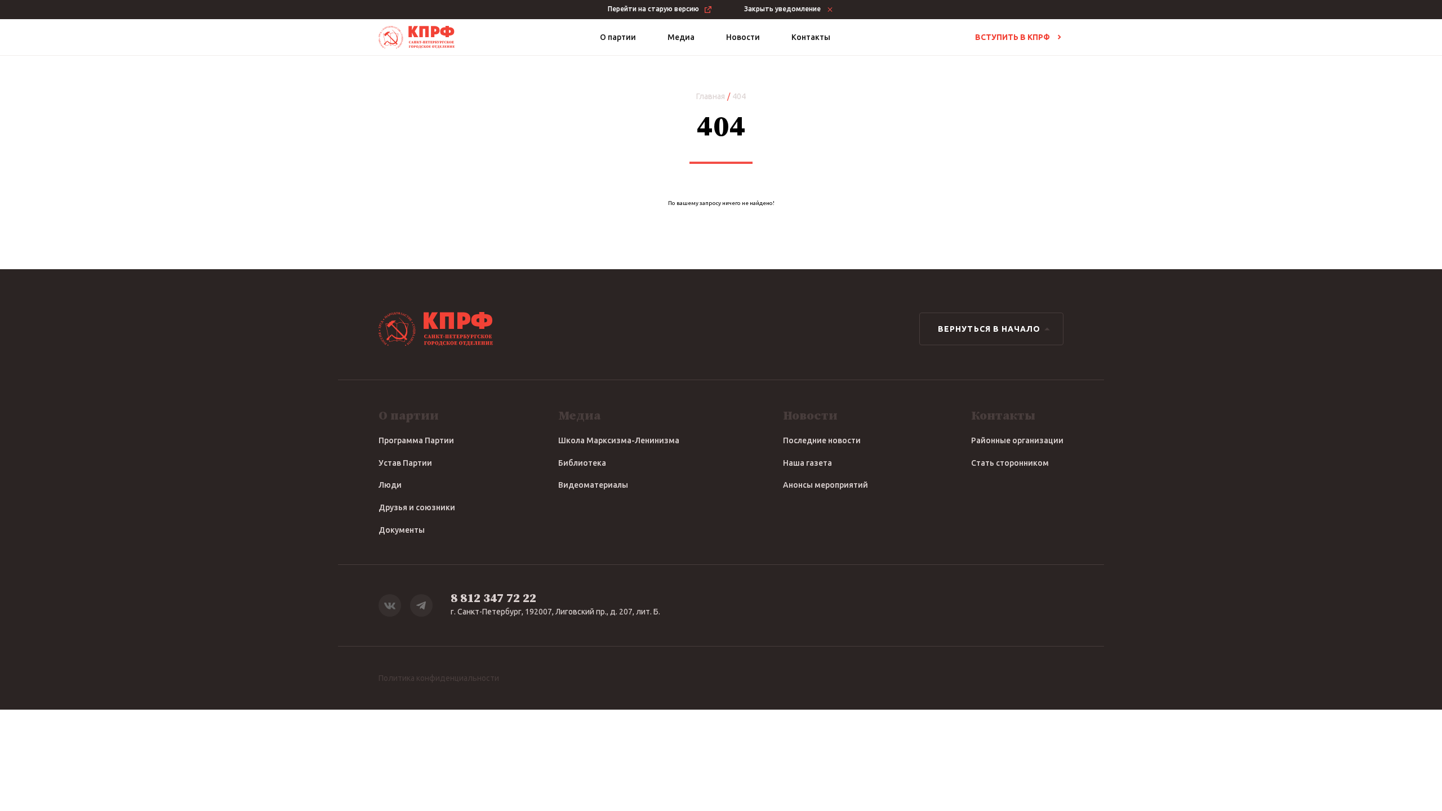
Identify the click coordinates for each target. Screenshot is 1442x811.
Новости (743, 37)
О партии (618, 37)
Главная (710, 96)
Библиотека (582, 462)
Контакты (810, 37)
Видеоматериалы (593, 484)
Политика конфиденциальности (439, 678)
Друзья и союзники (417, 507)
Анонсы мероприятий (825, 484)
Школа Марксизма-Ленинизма (618, 440)
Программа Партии (416, 440)
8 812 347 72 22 (493, 598)
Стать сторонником (1010, 462)
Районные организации (1017, 440)
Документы (402, 529)
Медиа (681, 37)
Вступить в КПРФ (1012, 37)
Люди (390, 484)
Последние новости (822, 440)
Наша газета (807, 462)
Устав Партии (405, 462)
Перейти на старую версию (653, 8)
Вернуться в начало (989, 328)
